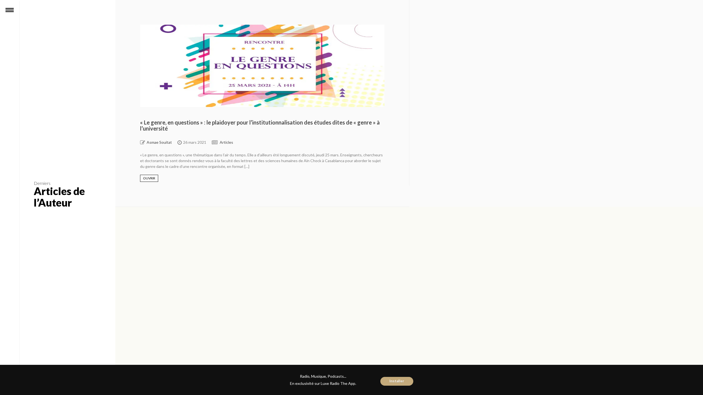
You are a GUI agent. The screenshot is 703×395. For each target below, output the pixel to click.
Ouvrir (149, 178)
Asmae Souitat (159, 142)
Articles (226, 142)
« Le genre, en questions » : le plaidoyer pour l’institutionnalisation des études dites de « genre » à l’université (260, 125)
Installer (396, 381)
